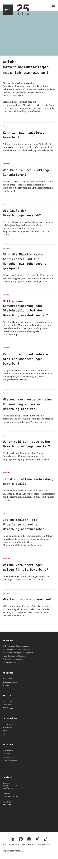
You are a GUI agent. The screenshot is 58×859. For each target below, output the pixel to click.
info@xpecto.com (10, 788)
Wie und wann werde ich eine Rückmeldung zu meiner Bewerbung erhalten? (27, 404)
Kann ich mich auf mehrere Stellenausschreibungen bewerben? (25, 358)
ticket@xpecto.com (10, 796)
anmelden (7, 805)
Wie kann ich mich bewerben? (27, 599)
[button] (53, 5)
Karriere (6, 126)
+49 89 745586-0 (10, 786)
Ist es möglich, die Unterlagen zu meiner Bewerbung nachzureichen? (24, 524)
